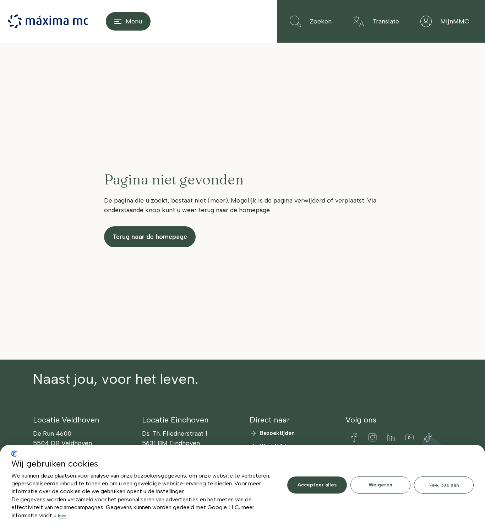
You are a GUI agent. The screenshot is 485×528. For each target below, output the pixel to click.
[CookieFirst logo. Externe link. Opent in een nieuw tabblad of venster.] (14, 454)
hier (62, 515)
